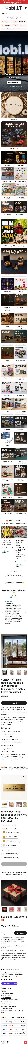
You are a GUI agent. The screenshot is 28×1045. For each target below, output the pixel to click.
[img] (14, 596)
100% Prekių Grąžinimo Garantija (10, 999)
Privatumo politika (6, 997)
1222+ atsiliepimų (6, 25)
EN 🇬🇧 (2, 1012)
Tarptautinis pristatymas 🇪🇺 (8, 1006)
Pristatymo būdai (5, 1002)
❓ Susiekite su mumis (7, 993)
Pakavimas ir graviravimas (19, 25)
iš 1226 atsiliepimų (14, 598)
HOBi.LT (8, 1041)
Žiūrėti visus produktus (14, 575)
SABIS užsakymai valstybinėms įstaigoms (12, 1010)
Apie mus (3, 991)
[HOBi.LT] (13, 8)
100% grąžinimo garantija (14, 29)
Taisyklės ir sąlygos (6, 1004)
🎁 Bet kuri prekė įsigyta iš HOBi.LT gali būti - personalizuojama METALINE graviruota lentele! (14, 768)
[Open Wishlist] (25, 1042)
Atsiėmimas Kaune (20, 21)
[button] (25, 8)
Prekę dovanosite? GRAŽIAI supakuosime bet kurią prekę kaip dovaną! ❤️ (14, 873)
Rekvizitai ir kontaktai (6, 995)
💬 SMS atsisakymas (6, 1008)
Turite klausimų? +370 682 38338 (14, 18)
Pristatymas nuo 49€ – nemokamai (6, 21)
